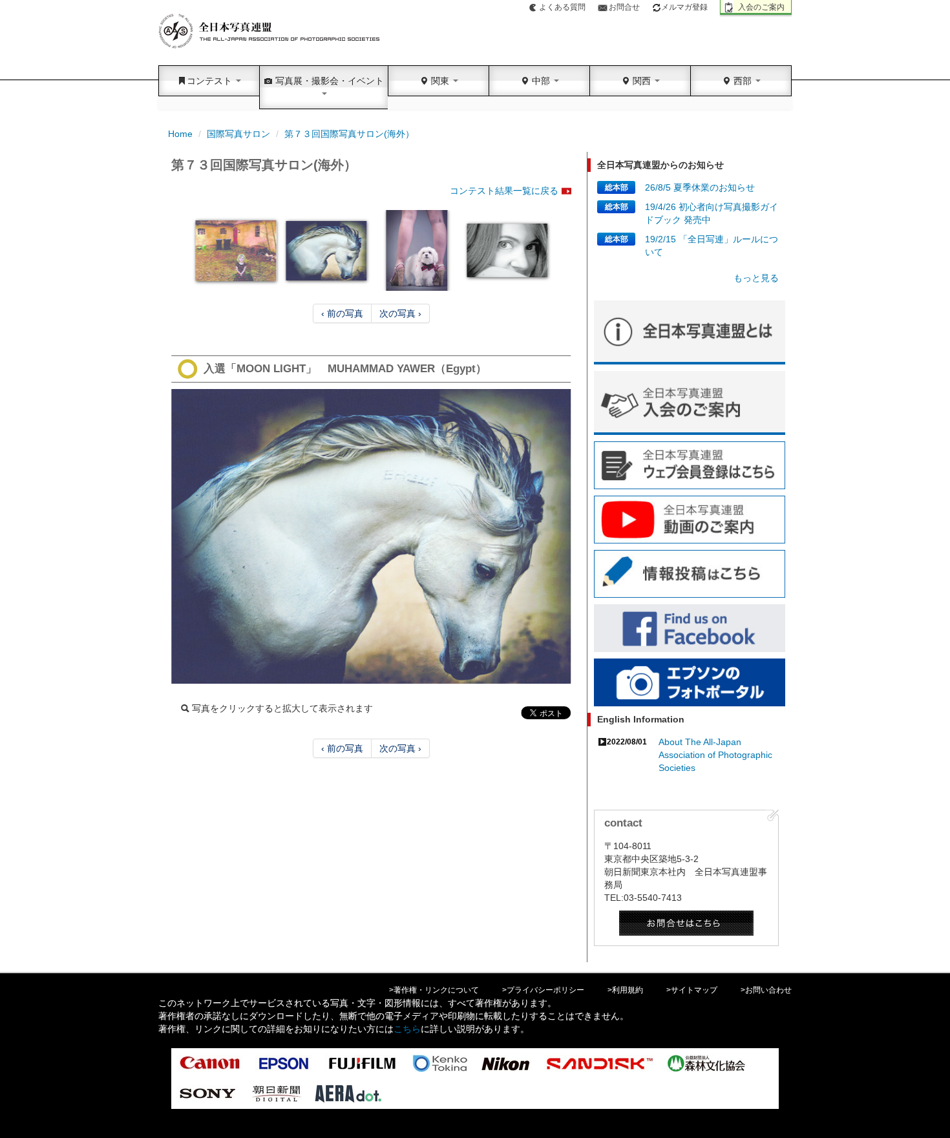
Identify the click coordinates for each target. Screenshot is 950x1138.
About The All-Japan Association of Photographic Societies (715, 755)
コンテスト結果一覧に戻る (504, 190)
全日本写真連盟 (269, 31)
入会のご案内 (761, 7)
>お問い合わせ (766, 990)
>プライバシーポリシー (543, 990)
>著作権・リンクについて (434, 990)
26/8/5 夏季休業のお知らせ (700, 187)
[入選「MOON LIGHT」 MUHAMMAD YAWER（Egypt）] (371, 536)
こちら (407, 1029)
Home (180, 134)
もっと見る (756, 278)
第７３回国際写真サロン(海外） (349, 134)
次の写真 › (400, 313)
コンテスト (211, 81)
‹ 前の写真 (342, 313)
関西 (641, 81)
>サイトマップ (691, 990)
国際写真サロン (238, 134)
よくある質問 (562, 7)
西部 (742, 81)
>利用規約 (625, 990)
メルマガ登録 (684, 7)
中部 (541, 81)
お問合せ (624, 7)
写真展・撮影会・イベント (328, 81)
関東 (440, 81)
